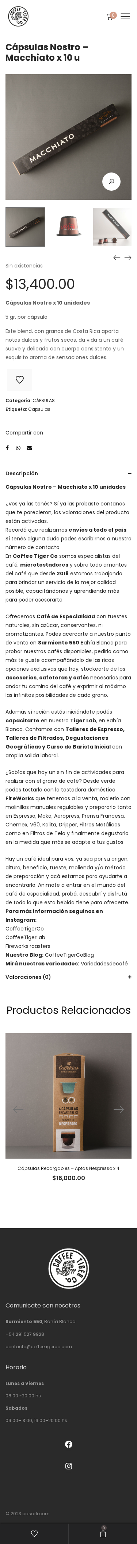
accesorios (21, 677)
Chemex (16, 824)
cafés (81, 677)
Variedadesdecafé (104, 963)
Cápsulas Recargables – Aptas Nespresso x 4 (68, 1168)
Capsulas (39, 409)
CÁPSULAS (44, 400)
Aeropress (66, 815)
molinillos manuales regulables (44, 807)
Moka (45, 815)
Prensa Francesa (103, 815)
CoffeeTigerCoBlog (69, 954)
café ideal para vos (48, 858)
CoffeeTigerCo (24, 928)
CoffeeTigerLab (25, 937)
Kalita (49, 824)
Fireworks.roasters (27, 946)
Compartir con (24, 432)
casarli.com (36, 1514)
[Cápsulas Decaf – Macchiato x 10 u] (117, 258)
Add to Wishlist (19, 380)
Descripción (21, 473)
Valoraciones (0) (28, 977)
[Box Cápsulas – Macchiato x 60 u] (128, 258)
